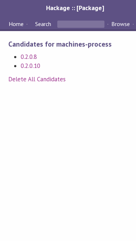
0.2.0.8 (29, 57)
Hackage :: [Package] (75, 8)
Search (43, 23)
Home (16, 23)
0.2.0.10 (30, 66)
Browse (120, 23)
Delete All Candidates (37, 79)
